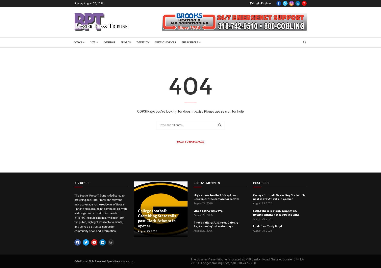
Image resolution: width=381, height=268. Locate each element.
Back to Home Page (190, 141)
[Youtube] (304, 3)
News (78, 42)
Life (92, 42)
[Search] (305, 42)
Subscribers (190, 42)
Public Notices (165, 42)
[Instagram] (291, 3)
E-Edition (143, 42)
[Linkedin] (297, 3)
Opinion (109, 42)
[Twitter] (285, 3)
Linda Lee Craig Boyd (207, 210)
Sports (126, 42)
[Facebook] (278, 3)
